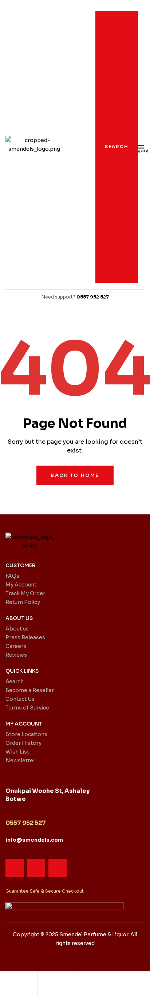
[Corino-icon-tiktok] (57, 868)
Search (117, 146)
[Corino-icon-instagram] (36, 868)
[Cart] (94, 983)
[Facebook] (14, 868)
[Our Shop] (56, 984)
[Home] (19, 983)
